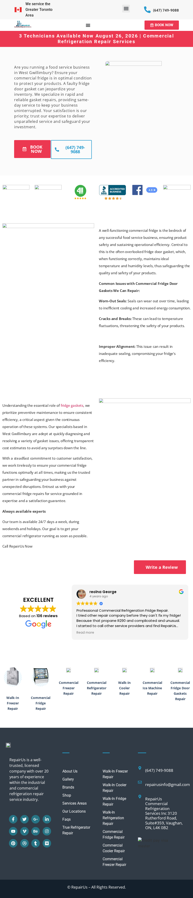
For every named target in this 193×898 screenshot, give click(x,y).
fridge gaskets (72, 405)
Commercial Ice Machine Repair (152, 688)
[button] (126, 8)
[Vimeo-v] (24, 831)
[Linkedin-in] (47, 819)
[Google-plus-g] (35, 819)
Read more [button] (85, 633)
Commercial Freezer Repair (68, 688)
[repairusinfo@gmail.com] (140, 782)
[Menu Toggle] (88, 25)
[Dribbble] (24, 843)
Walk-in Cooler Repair (124, 688)
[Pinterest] (13, 843)
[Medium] (47, 843)
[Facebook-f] (13, 819)
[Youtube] (13, 831)
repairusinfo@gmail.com (167, 784)
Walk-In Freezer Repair (12, 703)
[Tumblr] (35, 843)
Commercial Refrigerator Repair (96, 688)
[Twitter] (24, 819)
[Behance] (35, 831)
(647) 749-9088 (166, 10)
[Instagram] (47, 831)
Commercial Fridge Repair (40, 703)
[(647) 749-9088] (147, 9)
